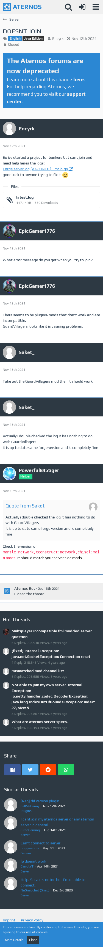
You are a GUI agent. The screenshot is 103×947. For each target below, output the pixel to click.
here (78, 79)
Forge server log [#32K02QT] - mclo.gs (35, 169)
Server (25, 835)
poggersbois (30, 848)
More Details (14, 940)
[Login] (82, 6)
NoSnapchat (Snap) (35, 890)
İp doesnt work (33, 861)
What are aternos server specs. (40, 722)
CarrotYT (27, 866)
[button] (95, 6)
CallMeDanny (30, 806)
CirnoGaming (30, 830)
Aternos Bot (24, 588)
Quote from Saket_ (26, 506)
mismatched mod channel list (38, 671)
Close (33, 940)
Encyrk (57, 38)
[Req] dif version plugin (40, 801)
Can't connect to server (40, 843)
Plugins (26, 811)
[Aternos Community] (22, 6)
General (26, 853)
